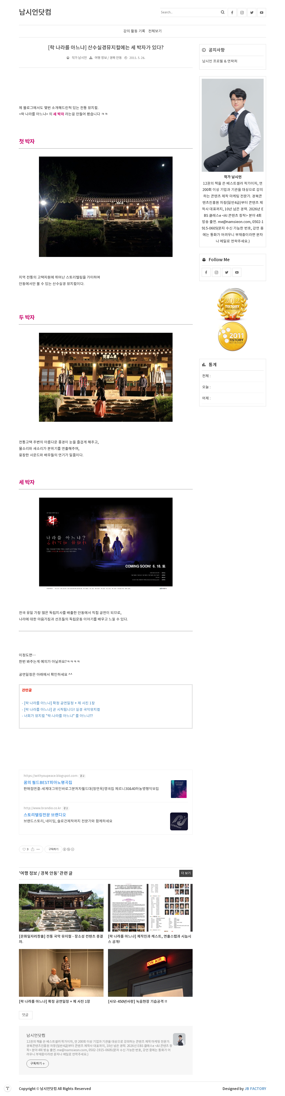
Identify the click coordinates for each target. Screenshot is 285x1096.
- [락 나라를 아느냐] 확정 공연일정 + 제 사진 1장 (58, 703)
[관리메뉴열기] (7, 1088)
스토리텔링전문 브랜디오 (45, 815)
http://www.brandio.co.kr (42, 808)
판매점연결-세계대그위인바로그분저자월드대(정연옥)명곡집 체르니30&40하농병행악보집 (91, 789)
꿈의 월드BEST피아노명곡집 (48, 782)
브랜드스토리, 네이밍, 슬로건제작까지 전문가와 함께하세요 (68, 821)
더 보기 (186, 873)
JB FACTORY (255, 1089)
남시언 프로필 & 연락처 (219, 61)
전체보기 (155, 31)
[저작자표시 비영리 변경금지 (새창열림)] (68, 849)
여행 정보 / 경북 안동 (108, 58)
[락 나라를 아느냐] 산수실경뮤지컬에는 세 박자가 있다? (106, 48)
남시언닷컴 (35, 1035)
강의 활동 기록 (134, 31)
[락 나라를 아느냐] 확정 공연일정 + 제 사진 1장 (54, 1002)
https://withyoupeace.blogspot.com (50, 776)
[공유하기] (32, 849)
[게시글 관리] (38, 849)
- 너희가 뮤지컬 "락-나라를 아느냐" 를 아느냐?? (57, 716)
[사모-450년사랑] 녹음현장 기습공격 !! (137, 1002)
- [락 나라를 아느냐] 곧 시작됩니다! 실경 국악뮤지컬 (61, 710)
